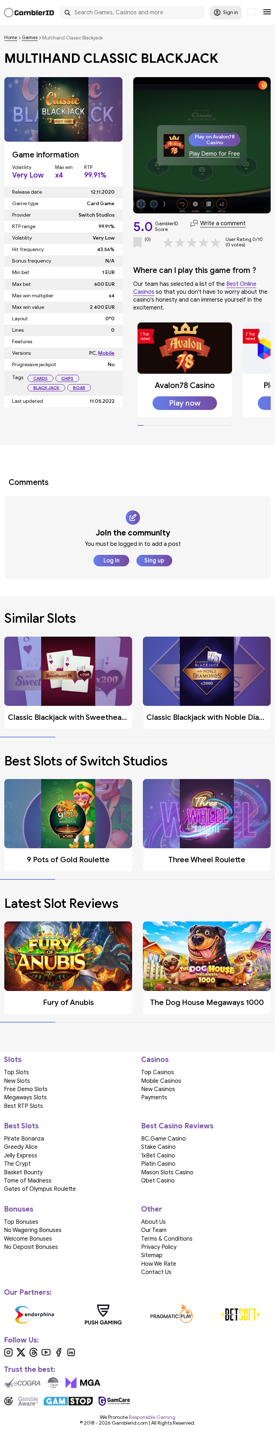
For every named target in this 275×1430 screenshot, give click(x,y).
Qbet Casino (158, 1180)
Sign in (230, 12)
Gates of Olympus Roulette (40, 1189)
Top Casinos (157, 1072)
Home (10, 38)
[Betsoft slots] (240, 1314)
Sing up (154, 560)
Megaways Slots (25, 1097)
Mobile (106, 353)
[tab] (141, 425)
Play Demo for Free (214, 154)
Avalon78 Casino (185, 385)
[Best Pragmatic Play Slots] (172, 1314)
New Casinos (158, 1089)
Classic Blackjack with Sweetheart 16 (72, 717)
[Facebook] (58, 1355)
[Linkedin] (71, 1355)
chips (67, 378)
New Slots (17, 1081)
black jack (46, 387)
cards (40, 378)
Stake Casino (158, 1147)
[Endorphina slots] (35, 1314)
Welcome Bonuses (28, 1238)
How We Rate (158, 1264)
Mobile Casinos (161, 1081)
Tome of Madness (28, 1180)
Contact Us (156, 1272)
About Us (153, 1222)
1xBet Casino (158, 1155)
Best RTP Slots (23, 1106)
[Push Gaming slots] (103, 1314)
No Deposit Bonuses (31, 1247)
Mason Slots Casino (167, 1172)
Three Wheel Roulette (206, 859)
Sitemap (152, 1255)
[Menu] (267, 12)
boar (79, 387)
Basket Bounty (23, 1172)
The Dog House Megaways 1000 (207, 1002)
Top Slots (16, 1072)
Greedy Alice (21, 1147)
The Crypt (17, 1163)
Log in (111, 560)
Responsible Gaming (152, 1417)
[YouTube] (46, 1355)
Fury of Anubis (68, 1002)
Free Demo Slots (26, 1089)
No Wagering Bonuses (33, 1230)
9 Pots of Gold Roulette (68, 859)
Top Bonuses (21, 1222)
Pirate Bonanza (24, 1138)
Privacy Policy (159, 1247)
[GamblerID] (29, 12)
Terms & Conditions (167, 1238)
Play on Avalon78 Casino (215, 139)
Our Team (154, 1230)
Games (30, 38)
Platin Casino (158, 1163)
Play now (185, 403)
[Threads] (33, 1355)
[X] (20, 1355)
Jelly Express (20, 1155)
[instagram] (8, 1355)
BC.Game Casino (163, 1138)
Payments (154, 1097)
